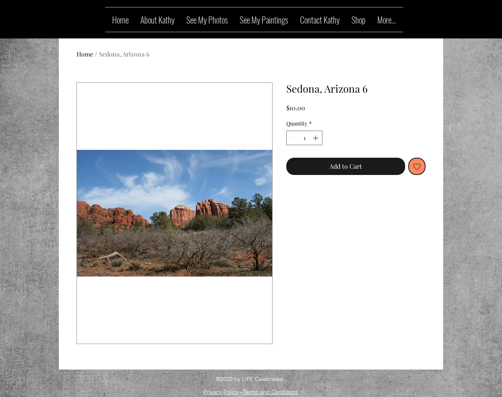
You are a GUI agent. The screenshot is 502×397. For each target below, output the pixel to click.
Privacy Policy (221, 391)
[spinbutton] (304, 138)
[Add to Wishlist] (417, 166)
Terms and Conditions (271, 391)
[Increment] (316, 138)
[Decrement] (292, 138)
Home (84, 54)
